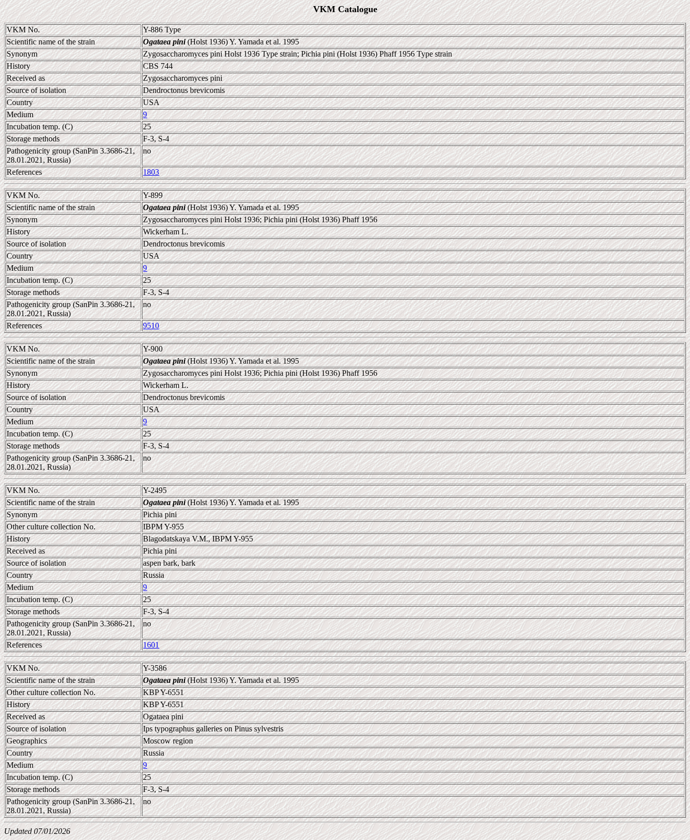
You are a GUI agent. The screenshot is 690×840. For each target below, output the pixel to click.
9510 (151, 325)
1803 (151, 172)
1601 (151, 644)
